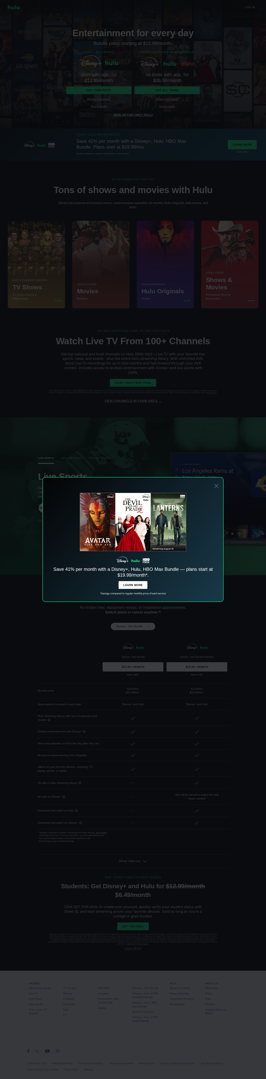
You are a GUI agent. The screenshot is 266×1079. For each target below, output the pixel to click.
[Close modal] (216, 486)
